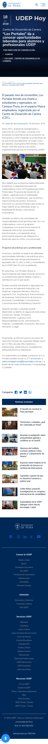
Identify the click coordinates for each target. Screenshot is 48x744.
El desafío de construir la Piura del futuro (30, 410)
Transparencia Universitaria (24, 574)
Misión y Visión (24, 560)
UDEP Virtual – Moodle (24, 702)
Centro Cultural (24, 629)
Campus (9, 54)
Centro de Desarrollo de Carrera (21, 59)
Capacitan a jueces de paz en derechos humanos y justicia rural (31, 478)
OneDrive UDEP (24, 688)
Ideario (24, 564)
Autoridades (24, 582)
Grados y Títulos (24, 647)
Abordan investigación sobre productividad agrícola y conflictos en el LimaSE (32, 438)
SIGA (24, 695)
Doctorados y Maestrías (24, 600)
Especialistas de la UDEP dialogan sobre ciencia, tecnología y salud (31, 505)
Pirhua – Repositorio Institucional (24, 691)
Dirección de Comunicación (16, 123)
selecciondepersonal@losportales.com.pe (21, 361)
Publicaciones (24, 655)
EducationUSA (24, 644)
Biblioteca (24, 622)
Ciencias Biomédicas (24, 640)
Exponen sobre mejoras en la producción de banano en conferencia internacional (33, 465)
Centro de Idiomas (24, 637)
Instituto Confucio (24, 651)
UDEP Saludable (24, 666)
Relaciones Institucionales (24, 658)
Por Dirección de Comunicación (19, 50)
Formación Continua (24, 604)
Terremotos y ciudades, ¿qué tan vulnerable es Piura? (32, 423)
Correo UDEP (24, 684)
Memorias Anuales (24, 585)
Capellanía (24, 626)
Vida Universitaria (24, 669)
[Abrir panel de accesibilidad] (5, 738)
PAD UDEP (24, 607)
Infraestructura (24, 578)
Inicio (4, 82)
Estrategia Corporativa (24, 567)
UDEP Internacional (24, 662)
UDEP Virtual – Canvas (24, 706)
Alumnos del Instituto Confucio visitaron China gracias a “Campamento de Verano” (32, 452)
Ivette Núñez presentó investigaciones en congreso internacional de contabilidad (32, 491)
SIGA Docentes (24, 699)
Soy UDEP (24, 571)
